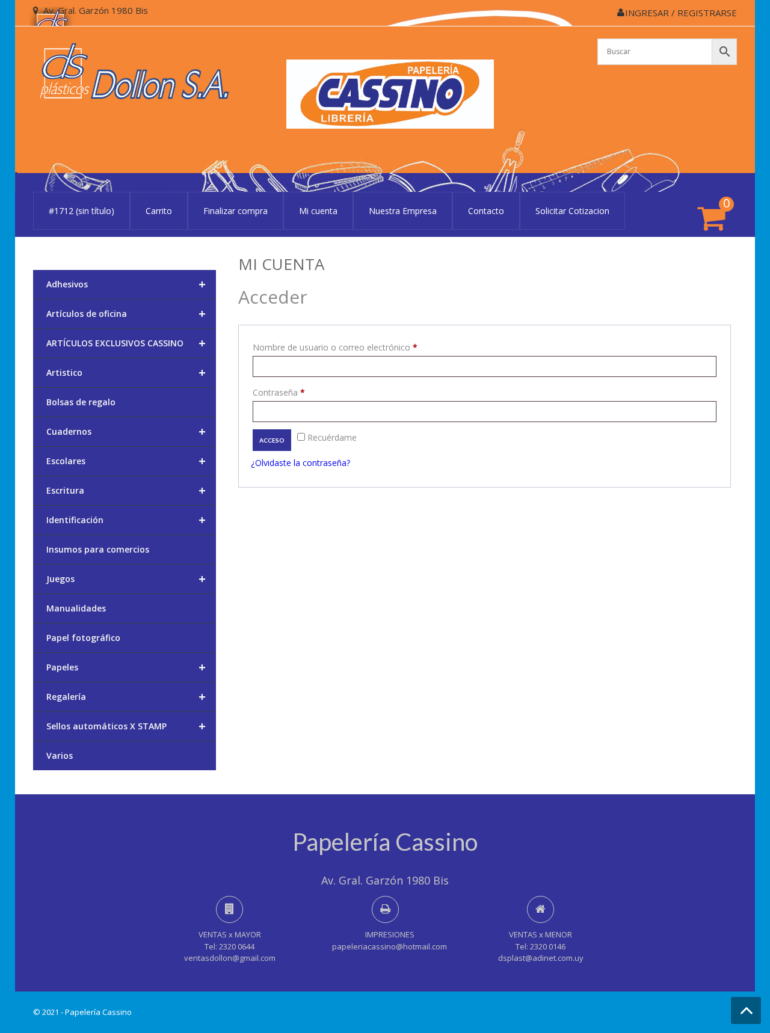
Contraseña (300, 392)
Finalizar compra (235, 210)
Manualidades (76, 608)
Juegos (126, 579)
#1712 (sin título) (81, 210)
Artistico (126, 372)
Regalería (126, 696)
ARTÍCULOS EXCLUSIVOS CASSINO (126, 343)
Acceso (272, 440)
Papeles (126, 667)
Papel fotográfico (83, 637)
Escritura (126, 490)
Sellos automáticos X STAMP (126, 726)
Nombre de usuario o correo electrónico (356, 347)
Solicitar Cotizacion (572, 210)
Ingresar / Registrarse (681, 13)
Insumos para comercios (97, 549)
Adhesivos (126, 284)
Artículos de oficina (126, 313)
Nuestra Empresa (403, 210)
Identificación (126, 520)
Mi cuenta (318, 210)
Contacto (486, 210)
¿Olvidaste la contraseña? (300, 462)
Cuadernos (126, 431)
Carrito (159, 210)
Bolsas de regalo (81, 402)
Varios (59, 755)
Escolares (126, 461)
